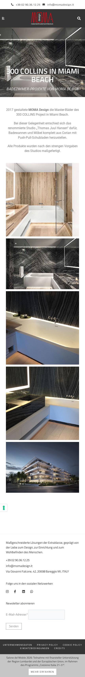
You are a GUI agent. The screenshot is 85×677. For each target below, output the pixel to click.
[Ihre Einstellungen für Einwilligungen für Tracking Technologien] (4, 508)
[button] (79, 18)
